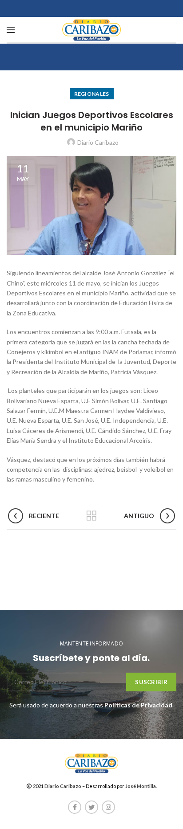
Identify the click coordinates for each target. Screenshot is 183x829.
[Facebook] (74, 807)
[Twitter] (91, 807)
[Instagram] (108, 807)
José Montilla (140, 786)
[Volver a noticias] (91, 516)
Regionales (91, 93)
